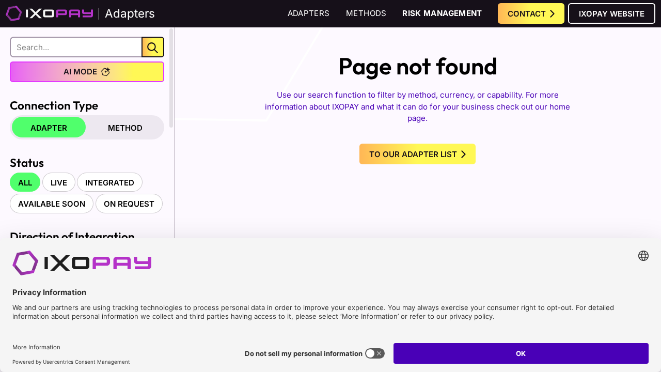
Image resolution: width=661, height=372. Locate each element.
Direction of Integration (72, 236)
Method (125, 128)
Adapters (309, 13)
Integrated (109, 183)
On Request (129, 204)
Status (27, 162)
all (25, 183)
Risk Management (442, 13)
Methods (366, 13)
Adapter (48, 128)
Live (59, 183)
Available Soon (51, 204)
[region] (87, 183)
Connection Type (54, 105)
